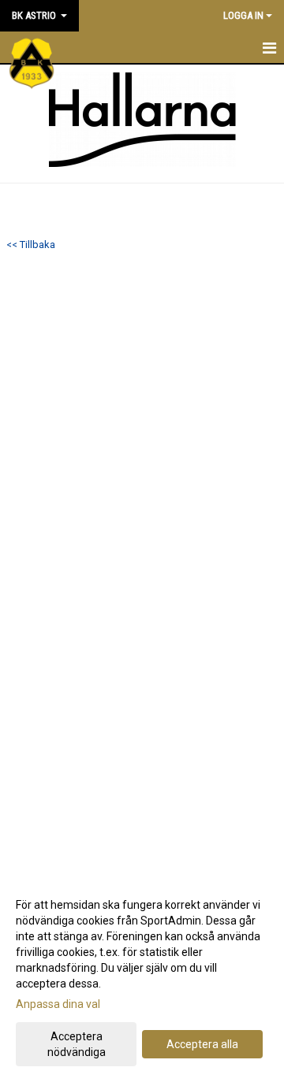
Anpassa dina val (58, 1004)
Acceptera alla (202, 1044)
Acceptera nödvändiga (76, 1044)
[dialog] (142, 977)
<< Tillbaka (30, 244)
